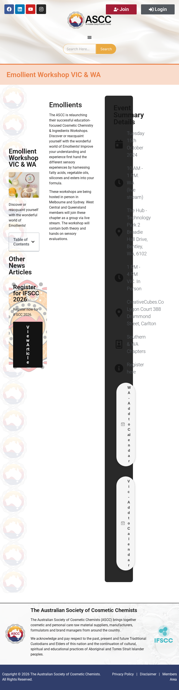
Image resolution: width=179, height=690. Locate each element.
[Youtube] (30, 9)
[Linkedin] (20, 9)
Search (106, 49)
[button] (33, 242)
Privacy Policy (123, 674)
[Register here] (119, 368)
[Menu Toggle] (89, 37)
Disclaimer (148, 674)
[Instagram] (41, 9)
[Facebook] (9, 9)
